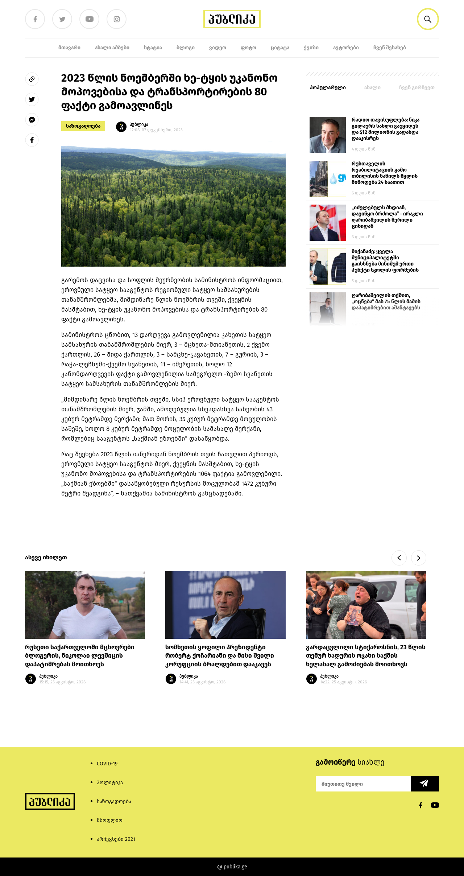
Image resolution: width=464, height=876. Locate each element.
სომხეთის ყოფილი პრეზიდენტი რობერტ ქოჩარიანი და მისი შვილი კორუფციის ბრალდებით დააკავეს (219, 656)
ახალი (372, 88)
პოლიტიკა (110, 783)
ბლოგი (186, 48)
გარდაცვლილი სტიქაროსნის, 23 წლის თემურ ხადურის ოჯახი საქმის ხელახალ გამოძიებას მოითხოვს (366, 656)
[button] (428, 19)
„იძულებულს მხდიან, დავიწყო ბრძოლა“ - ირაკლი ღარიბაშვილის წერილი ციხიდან (387, 217)
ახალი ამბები (112, 48)
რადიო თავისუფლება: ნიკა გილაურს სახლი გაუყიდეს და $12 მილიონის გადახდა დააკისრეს (385, 129)
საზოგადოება (83, 126)
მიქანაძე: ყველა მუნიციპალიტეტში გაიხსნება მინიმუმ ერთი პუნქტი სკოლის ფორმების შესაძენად (385, 261)
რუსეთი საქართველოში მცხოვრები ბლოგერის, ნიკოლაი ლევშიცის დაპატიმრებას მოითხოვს (79, 656)
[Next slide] (418, 558)
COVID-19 (107, 764)
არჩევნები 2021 (116, 839)
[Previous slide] (399, 558)
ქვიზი (311, 48)
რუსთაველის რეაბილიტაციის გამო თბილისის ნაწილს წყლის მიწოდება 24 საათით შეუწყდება (385, 173)
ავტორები (346, 48)
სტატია (153, 48)
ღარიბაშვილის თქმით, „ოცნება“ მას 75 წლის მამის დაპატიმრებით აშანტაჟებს (386, 301)
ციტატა (280, 48)
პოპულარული (328, 88)
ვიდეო (217, 48)
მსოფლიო (110, 820)
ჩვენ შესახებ (389, 48)
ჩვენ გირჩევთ (417, 88)
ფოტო (248, 48)
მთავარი (69, 48)
